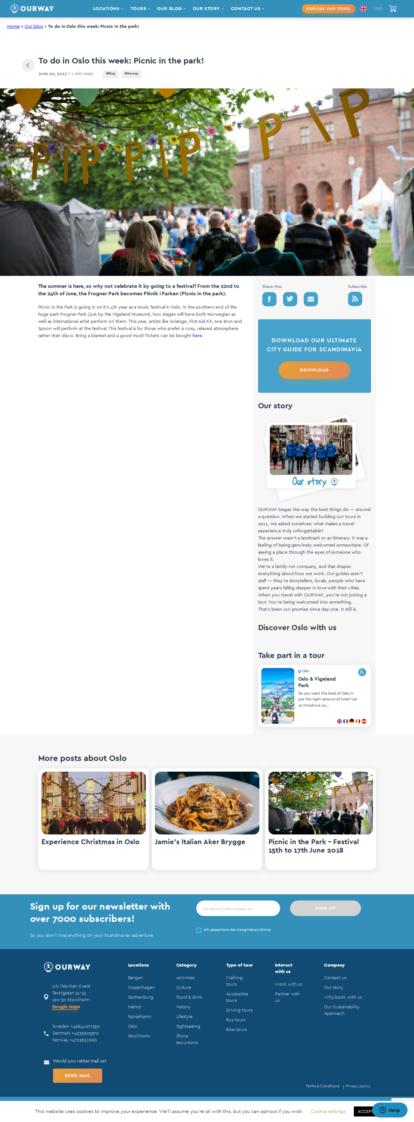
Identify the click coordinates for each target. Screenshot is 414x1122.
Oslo (132, 1026)
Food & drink (189, 997)
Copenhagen (141, 987)
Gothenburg (140, 997)
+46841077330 (85, 1026)
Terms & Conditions (322, 1086)
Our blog (34, 26)
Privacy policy (358, 1086)
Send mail (78, 1075)
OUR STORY (206, 8)
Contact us (335, 978)
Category (186, 965)
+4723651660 (83, 1040)
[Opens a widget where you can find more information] (390, 1111)
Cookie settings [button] (328, 1111)
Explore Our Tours (329, 9)
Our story (333, 987)
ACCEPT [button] (366, 1111)
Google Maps (66, 1006)
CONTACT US (246, 8)
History (183, 1007)
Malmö (135, 1007)
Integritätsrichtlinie (253, 930)
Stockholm (139, 1036)
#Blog (110, 73)
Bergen (135, 978)
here (197, 336)
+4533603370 (85, 1033)
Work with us (288, 984)
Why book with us (343, 997)
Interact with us (283, 968)
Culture (183, 987)
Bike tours (236, 1029)
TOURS (139, 8)
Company (334, 965)
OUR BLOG (169, 8)
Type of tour (239, 965)
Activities (185, 978)
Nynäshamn (139, 1016)
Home (13, 26)
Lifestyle (184, 1016)
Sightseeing (188, 1026)
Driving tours (239, 1010)
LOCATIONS (106, 8)
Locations (138, 965)
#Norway (131, 73)
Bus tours (235, 1020)
